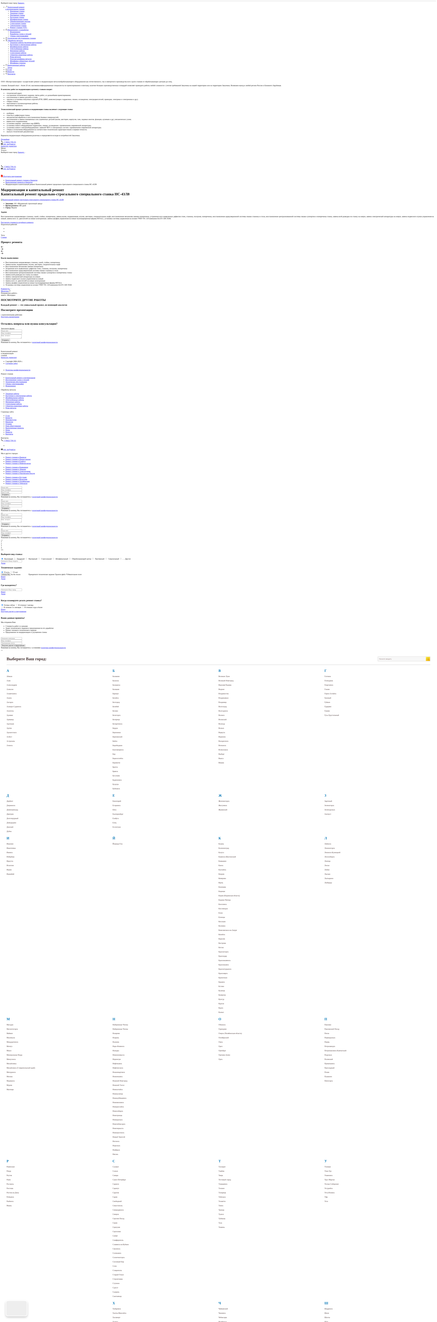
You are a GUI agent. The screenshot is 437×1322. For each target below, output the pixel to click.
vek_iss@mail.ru (9, 144)
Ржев (9, 1180)
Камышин (222, 861)
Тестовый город (224, 1180)
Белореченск (117, 724)
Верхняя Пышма (224, 685)
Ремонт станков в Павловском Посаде (20, 473)
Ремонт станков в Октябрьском (17, 481)
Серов (115, 1223)
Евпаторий (117, 801)
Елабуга (116, 818)
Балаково (116, 676)
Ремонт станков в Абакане (15, 469)
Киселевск (222, 904)
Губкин (327, 702)
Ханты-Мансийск (119, 1313)
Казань (221, 844)
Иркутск (10, 861)
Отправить (5, 340)
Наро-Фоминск (118, 1046)
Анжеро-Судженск (14, 707)
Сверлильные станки (18, 25)
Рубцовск (10, 1197)
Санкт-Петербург (119, 1180)
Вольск (221, 728)
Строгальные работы (18, 53)
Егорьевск (117, 805)
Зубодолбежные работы (19, 49)
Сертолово (117, 1231)
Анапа (9, 698)
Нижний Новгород (120, 1081)
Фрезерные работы (17, 51)
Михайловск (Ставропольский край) (21, 1068)
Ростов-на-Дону (13, 1193)
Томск (220, 1206)
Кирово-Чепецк (224, 900)
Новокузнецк (118, 1094)
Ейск (114, 810)
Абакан (9, 676)
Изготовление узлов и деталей (17, 380)
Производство (11, 420)
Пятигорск (328, 1081)
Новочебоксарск (119, 1124)
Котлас (221, 947)
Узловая (327, 1167)
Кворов (221, 874)
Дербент (10, 801)
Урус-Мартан (329, 1180)
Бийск (115, 741)
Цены (10, 68)
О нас (10, 70)
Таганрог (222, 1167)
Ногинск (116, 1141)
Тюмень (221, 1227)
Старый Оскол (118, 1275)
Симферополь (118, 1240)
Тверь (220, 1175)
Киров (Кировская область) (229, 896)
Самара (115, 1175)
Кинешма (222, 887)
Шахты (327, 1317)
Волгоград (222, 707)
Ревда (9, 1171)
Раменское (11, 1167)
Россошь (10, 1188)
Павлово (327, 1025)
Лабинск (327, 844)
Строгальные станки (18, 23)
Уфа (326, 1197)
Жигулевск (222, 805)
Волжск (221, 715)
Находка (116, 1051)
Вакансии (9, 422)
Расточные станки (17, 17)
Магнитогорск (12, 1029)
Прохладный (329, 1068)
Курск (220, 1008)
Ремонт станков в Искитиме (16, 479)
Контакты (11, 74)
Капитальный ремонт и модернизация (20, 378)
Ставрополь (117, 1270)
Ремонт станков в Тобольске (16, 483)
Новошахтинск (118, 1133)
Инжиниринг (15, 32)
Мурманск (11, 1081)
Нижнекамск (118, 1076)
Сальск (115, 1171)
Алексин (10, 689)
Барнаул (21, 3)
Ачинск (10, 745)
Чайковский (223, 1309)
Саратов (116, 1193)
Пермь (326, 1042)
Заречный (328, 801)
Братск (115, 767)
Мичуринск (11, 1072)
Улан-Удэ (328, 1171)
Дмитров (10, 814)
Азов (8, 681)
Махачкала (11, 1038)
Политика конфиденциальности (17, 370)
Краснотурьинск (224, 969)
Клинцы (221, 917)
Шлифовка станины (18, 63)
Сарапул (116, 1188)
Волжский (222, 719)
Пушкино (328, 1076)
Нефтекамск (117, 1064)
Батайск (116, 698)
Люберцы (328, 883)
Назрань (116, 1038)
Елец (114, 823)
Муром (9, 1085)
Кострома (222, 943)
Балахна (116, 681)
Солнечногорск (119, 1257)
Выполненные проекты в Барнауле (19, 182)
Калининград (223, 848)
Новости (11, 72)
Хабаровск (117, 1309)
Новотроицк (117, 1115)
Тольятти (222, 1201)
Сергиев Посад (118, 1219)
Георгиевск (328, 685)
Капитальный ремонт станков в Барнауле (21, 180)
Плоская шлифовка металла (21, 59)
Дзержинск (11, 805)
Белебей (116, 707)
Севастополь (117, 1206)
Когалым (221, 922)
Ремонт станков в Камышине (16, 467)
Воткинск (222, 745)
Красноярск (223, 973)
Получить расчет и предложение (13, 611)
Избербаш (10, 857)
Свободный (117, 1201)
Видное (221, 689)
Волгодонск (223, 711)
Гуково (327, 711)
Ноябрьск (116, 1150)
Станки (4, 237)
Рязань (9, 1206)
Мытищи (10, 1089)
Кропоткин (222, 978)
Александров (12, 685)
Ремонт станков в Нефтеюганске (18, 463)
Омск (220, 1042)
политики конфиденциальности (53, 648)
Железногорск (223, 801)
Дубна (9, 831)
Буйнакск (116, 789)
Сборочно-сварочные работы (21, 55)
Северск (116, 1214)
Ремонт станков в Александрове (17, 471)
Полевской (328, 1059)
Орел (220, 1046)
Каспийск (222, 870)
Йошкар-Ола (117, 844)
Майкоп (10, 1033)
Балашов (116, 689)
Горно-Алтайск (330, 694)
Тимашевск (222, 1184)
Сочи (115, 1266)
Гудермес (328, 707)
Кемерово (222, 878)
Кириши (221, 891)
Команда (8, 418)
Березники (117, 732)
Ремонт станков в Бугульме (16, 477)
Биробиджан (117, 745)
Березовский (117, 737)
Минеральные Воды (14, 1055)
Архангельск (12, 732)
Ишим (9, 870)
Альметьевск (12, 694)
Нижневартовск (119, 1072)
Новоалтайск (118, 1089)
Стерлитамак (118, 1279)
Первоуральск (329, 1038)
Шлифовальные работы (19, 47)
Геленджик (328, 681)
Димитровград (12, 810)
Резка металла (15, 57)
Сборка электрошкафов (19, 36)
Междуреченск (12, 1042)
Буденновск (117, 780)
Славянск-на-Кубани (121, 1244)
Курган (221, 1004)
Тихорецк (222, 1193)
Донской (10, 827)
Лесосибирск (329, 857)
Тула (220, 1223)
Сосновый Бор (118, 1262)
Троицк (221, 1210)
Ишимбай (10, 874)
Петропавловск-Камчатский (335, 1051)
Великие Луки (224, 676)
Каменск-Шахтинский (227, 857)
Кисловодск (223, 909)
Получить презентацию (10, 317)
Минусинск (11, 1059)
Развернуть (5, 289)
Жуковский (222, 810)
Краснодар (222, 956)
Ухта (326, 1201)
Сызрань (116, 1292)
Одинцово (222, 1029)
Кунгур (221, 999)
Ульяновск (328, 1175)
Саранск (116, 1184)
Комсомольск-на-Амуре (227, 930)
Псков (326, 1072)
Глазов (327, 689)
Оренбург (222, 1051)
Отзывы (8, 424)
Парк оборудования (13, 426)
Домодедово (11, 823)
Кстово (221, 986)
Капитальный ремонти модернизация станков (14, 8)
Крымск (221, 982)
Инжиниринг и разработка (18, 30)
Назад (3, 577)
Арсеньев (10, 724)
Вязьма (221, 763)
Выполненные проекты (14, 428)
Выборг (221, 754)
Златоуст (327, 814)
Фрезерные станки (17, 11)
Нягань (115, 1154)
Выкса (221, 758)
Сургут (115, 1288)
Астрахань (11, 741)
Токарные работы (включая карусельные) (26, 43)
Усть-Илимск (329, 1193)
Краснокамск (223, 965)
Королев (221, 939)
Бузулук (116, 784)
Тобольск (222, 1197)
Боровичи (116, 763)
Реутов (9, 1175)
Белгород (116, 702)
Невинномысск (118, 1055)
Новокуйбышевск (119, 1098)
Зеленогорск (329, 805)
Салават (116, 1167)
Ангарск (10, 702)
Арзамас (10, 715)
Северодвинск (118, 1210)
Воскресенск (223, 741)
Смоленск (116, 1249)
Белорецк (116, 719)
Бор (114, 754)
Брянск (115, 771)
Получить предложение (12, 176)
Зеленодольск (329, 810)
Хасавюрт (116, 1317)
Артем (9, 728)
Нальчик (116, 1042)
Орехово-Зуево (224, 1055)
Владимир (222, 702)
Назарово (116, 1033)
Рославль (10, 1184)
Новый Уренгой (119, 1137)
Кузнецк (221, 991)
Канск (220, 865)
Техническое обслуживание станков (22, 38)
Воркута (221, 732)
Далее (3, 563)
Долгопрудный (12, 818)
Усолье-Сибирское (331, 1184)
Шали (326, 1313)
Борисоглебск (118, 758)
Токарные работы (12, 394)
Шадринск (328, 1309)
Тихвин (221, 1188)
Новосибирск (118, 1111)
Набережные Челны (120, 1025)
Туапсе (221, 1214)
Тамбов (221, 1171)
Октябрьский (223, 1038)
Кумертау (222, 995)
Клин (220, 913)
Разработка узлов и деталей (20, 34)
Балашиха (116, 685)
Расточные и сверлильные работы (23, 45)
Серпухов (116, 1227)
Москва (10, 1076)
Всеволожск (223, 750)
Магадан (10, 1025)
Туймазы (221, 1219)
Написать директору (9, 146)
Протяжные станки (17, 15)
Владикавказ (223, 698)
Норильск (116, 1146)
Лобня (326, 870)
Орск (220, 1059)
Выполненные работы (16, 65)
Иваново (10, 844)
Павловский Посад (331, 1029)
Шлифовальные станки (19, 19)
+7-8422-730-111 (10, 142)
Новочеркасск (118, 1128)
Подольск (328, 1055)
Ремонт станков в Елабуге (15, 461)
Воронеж (222, 737)
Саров (115, 1197)
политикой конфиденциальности (45, 342)
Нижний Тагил (118, 1085)
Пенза (326, 1033)
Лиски (326, 865)
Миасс (9, 1051)
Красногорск (223, 952)
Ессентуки (117, 827)
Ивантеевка (11, 848)
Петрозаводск (329, 1046)
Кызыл (221, 1012)
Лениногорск (329, 848)
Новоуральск (118, 1120)
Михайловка (11, 1064)
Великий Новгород (226, 681)
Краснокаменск (224, 960)
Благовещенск (118, 750)
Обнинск (222, 1025)
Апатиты (10, 711)
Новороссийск (118, 1107)
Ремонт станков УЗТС (18, 28)
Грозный (327, 698)
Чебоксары (222, 1317)
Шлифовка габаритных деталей (22, 61)
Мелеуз (9, 1046)
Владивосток (223, 694)
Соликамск (117, 1253)
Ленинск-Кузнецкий (332, 852)
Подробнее (5, 139)
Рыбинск (10, 1201)
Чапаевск (222, 1313)
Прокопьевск (329, 1064)
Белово (115, 711)
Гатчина (327, 676)
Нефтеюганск (118, 1068)
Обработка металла (15, 40)
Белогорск (117, 715)
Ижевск (10, 852)
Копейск (221, 934)
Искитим (10, 865)
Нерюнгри (117, 1059)
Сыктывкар (117, 1296)
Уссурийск (328, 1188)
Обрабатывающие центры (20, 21)
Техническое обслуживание (16, 382)
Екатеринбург (118, 814)
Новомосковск (118, 1102)
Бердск (115, 728)
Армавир (10, 719)
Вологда (221, 724)
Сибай (115, 1236)
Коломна (221, 926)
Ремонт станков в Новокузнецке (18, 459)
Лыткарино (328, 878)
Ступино (116, 1283)
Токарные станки (16, 13)
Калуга (221, 852)
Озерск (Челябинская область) (230, 1033)
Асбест (9, 737)
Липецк (327, 861)
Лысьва (327, 874)
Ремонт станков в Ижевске (15, 457)
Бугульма (116, 776)
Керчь (220, 883)
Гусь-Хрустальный (331, 715)
